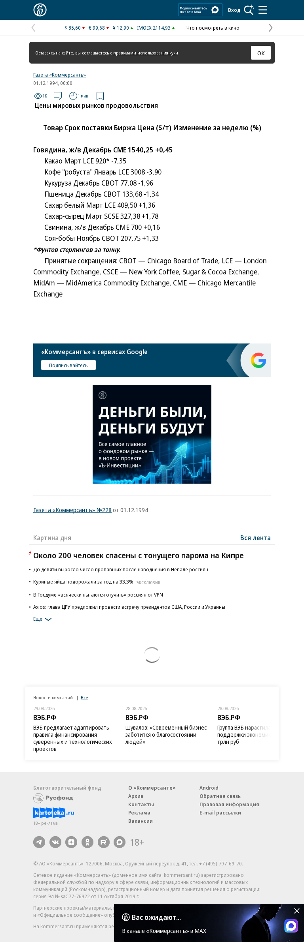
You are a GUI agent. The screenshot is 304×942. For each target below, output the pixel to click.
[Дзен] (71, 842)
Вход (234, 9)
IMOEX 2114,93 (154, 27)
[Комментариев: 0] (58, 96)
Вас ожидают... (156, 917)
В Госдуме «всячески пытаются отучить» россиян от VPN (98, 594)
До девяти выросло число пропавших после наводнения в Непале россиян (120, 569)
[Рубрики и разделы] (263, 10)
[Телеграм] (39, 842)
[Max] (119, 842)
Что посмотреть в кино (212, 27)
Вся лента (255, 537)
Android (209, 787)
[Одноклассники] (87, 842)
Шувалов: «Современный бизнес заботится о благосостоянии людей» (166, 734)
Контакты (141, 804)
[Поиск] (249, 10)
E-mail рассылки (220, 812)
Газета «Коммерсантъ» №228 (72, 510)
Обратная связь (220, 795)
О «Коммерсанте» (152, 787)
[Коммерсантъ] (40, 10)
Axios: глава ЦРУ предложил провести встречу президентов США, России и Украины (129, 606)
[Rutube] (104, 842)
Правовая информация (229, 804)
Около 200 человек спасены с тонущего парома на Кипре (138, 555)
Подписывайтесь (68, 365)
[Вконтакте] (55, 842)
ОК (261, 53)
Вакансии (140, 820)
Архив (135, 795)
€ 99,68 (97, 27)
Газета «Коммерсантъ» (59, 74)
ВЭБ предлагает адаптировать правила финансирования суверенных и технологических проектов (72, 738)
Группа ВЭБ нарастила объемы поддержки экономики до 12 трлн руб (255, 734)
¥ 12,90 (121, 27)
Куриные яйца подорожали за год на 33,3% (96, 581)
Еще (37, 618)
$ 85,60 (73, 27)
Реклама (139, 812)
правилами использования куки (145, 53)
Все (84, 697)
